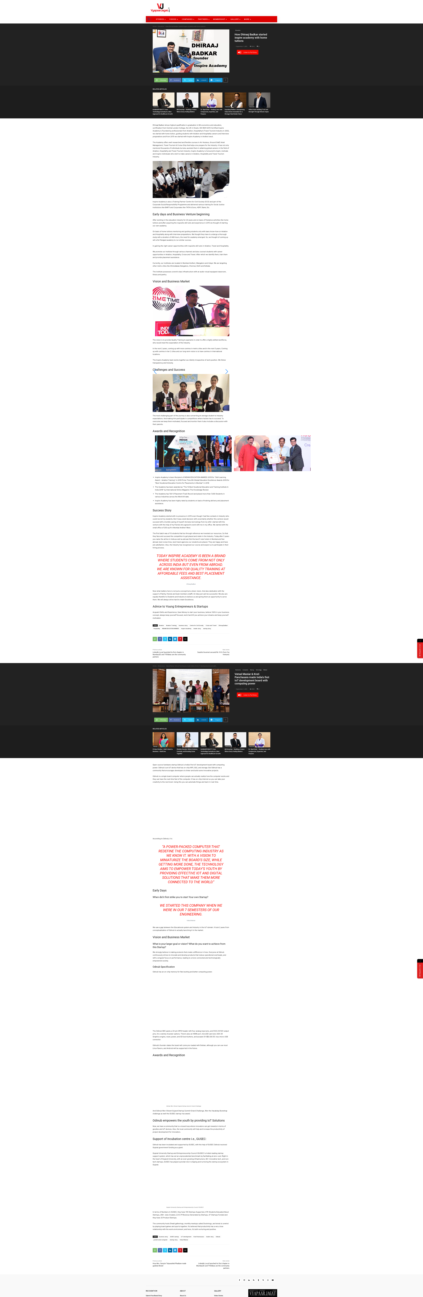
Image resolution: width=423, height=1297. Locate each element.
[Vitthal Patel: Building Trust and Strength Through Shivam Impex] (259, 100)
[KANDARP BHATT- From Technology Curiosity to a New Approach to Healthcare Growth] (163, 100)
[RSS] (254, 1280)
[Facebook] (160, 639)
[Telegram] (175, 639)
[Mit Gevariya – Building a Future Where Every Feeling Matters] (188, 100)
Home (155, 26)
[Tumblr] (258, 1280)
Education (161, 26)
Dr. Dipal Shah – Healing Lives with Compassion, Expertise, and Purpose (211, 112)
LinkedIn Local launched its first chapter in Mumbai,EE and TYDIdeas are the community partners (169, 654)
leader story (197, 628)
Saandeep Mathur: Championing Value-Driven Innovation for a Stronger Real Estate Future (235, 112)
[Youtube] (273, 1280)
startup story (207, 628)
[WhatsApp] (155, 639)
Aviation (161, 625)
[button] (149, 19)
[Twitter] (165, 639)
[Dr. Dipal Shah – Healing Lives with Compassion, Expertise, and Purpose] (211, 100)
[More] (225, 80)
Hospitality (157, 628)
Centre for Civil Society (196, 625)
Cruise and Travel (211, 625)
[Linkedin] (170, 639)
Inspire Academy (186, 628)
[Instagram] (244, 1280)
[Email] (185, 639)
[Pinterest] (180, 639)
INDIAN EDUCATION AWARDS (170, 628)
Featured (155, 106)
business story (183, 625)
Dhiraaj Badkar (223, 625)
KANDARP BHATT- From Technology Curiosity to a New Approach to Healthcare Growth (163, 112)
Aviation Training (171, 625)
